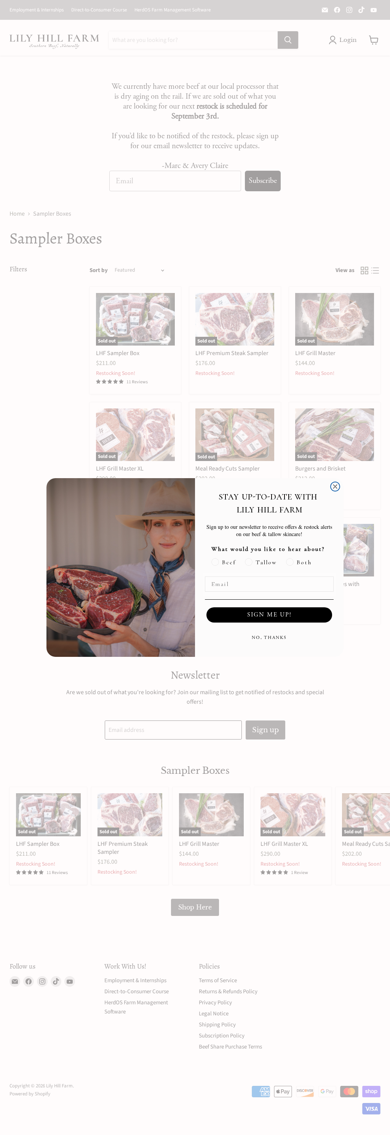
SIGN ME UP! (269, 615)
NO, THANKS (269, 637)
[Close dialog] (335, 486)
